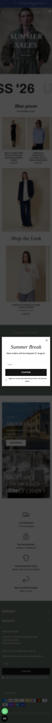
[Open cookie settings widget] (4, 718)
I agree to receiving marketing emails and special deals (27, 380)
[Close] (47, 340)
